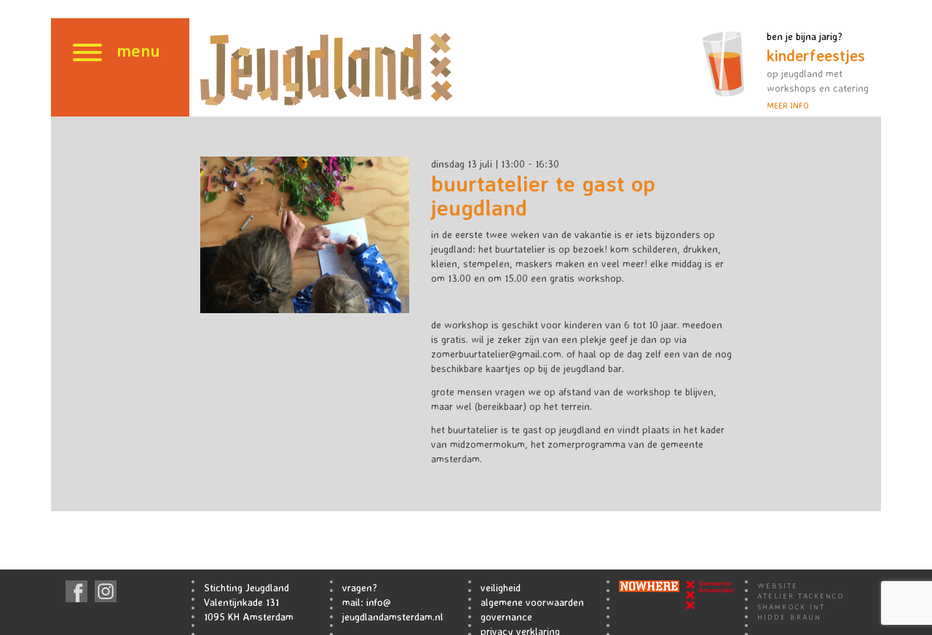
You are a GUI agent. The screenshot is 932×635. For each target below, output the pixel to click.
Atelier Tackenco (801, 595)
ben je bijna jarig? (818, 70)
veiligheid (501, 587)
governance (506, 616)
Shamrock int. (793, 606)
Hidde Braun (789, 616)
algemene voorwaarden (532, 602)
